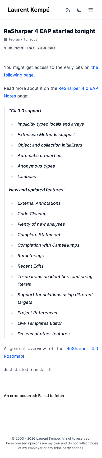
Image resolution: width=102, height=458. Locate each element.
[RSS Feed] (68, 10)
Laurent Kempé (29, 9)
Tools (30, 48)
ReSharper (16, 48)
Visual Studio (46, 48)
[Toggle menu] (90, 10)
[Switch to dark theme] (79, 10)
